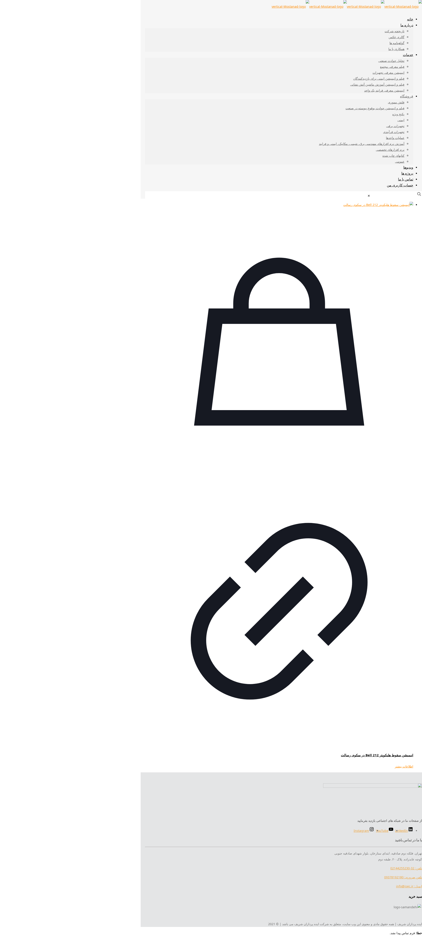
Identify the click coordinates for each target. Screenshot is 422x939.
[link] (368, 196)
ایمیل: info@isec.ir (409, 886)
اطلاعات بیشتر (404, 766)
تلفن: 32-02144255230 (406, 868)
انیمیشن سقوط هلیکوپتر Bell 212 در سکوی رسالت (377, 755)
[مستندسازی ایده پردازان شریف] (347, 6)
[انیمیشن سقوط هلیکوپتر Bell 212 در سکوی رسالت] (279, 205)
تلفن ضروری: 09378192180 (403, 877)
